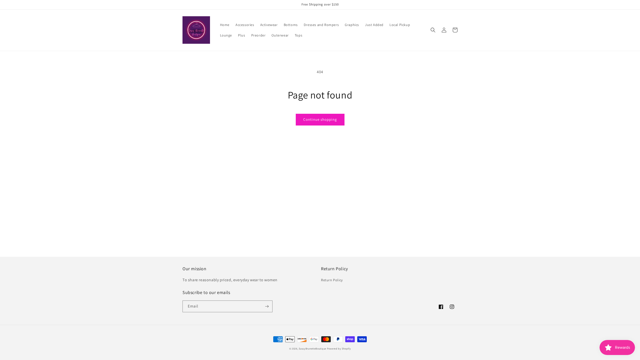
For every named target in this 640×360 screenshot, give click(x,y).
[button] (433, 30)
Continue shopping (320, 119)
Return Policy (332, 280)
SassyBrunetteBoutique (312, 348)
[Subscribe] (266, 306)
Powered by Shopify (339, 348)
